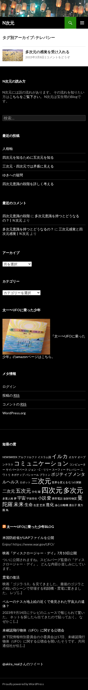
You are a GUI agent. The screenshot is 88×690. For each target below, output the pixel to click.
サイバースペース (16, 469)
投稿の (11, 395)
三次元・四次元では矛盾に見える (28, 166)
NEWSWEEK (9, 457)
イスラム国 (44, 457)
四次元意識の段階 (16, 216)
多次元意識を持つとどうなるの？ (28, 229)
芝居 (42, 505)
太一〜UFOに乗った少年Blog (30, 526)
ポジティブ (61, 474)
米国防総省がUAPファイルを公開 (28, 537)
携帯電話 (57, 498)
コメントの (14, 404)
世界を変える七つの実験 (66, 482)
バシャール (32, 474)
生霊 (36, 505)
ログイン (9, 386)
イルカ (60, 456)
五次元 (23, 491)
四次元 (52, 490)
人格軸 (7, 148)
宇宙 (21, 497)
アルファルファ (27, 457)
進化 (50, 504)
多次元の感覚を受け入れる (47, 51)
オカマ (73, 457)
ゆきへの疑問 (12, 175)
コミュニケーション (41, 463)
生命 (28, 504)
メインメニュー (82, 23)
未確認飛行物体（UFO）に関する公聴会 (33, 630)
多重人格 (7, 498)
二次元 (8, 491)
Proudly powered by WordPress (23, 684)
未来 (18, 504)
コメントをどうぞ (58, 57)
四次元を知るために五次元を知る (28, 157)
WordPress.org (14, 413)
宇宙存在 (31, 498)
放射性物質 (70, 498)
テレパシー (73, 469)
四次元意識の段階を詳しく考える (28, 184)
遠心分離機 (61, 505)
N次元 (8, 22)
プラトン (45, 474)
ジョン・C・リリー (39, 469)
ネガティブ (18, 474)
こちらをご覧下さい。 (26, 97)
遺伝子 (73, 505)
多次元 (73, 490)
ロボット (25, 482)
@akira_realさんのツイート (23, 664)
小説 (42, 497)
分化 (34, 491)
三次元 (41, 481)
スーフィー (59, 469)
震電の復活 (11, 577)
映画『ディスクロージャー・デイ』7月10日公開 (39, 553)
